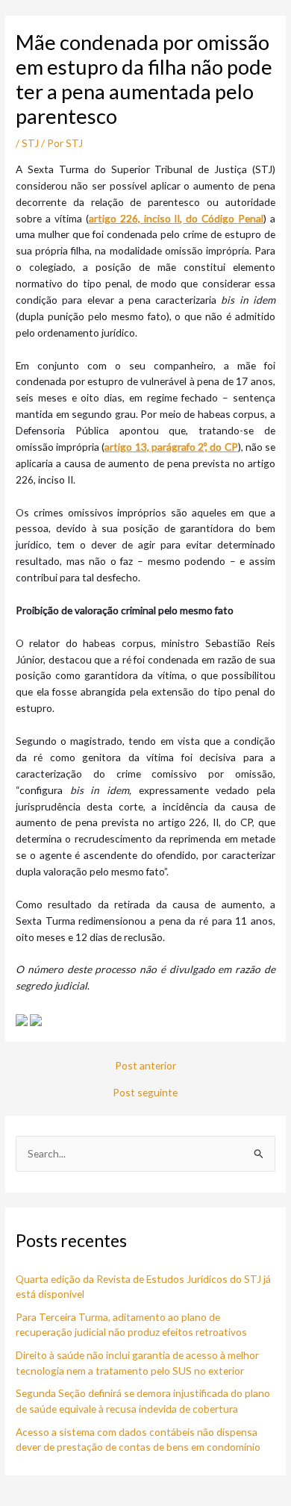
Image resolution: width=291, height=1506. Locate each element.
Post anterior (145, 1065)
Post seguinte (145, 1092)
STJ (30, 143)
